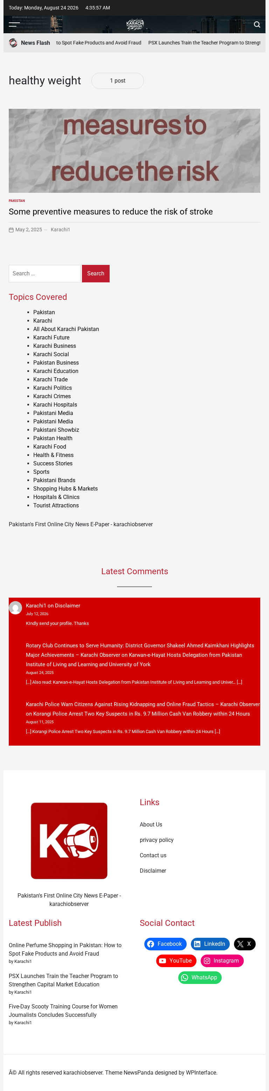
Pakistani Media (53, 413)
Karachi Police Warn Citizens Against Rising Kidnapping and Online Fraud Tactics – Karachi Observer (143, 704)
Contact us (153, 855)
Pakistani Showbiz (56, 430)
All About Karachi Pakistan (66, 329)
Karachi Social (51, 354)
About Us (151, 824)
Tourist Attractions (56, 505)
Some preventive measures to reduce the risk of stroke (111, 212)
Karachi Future (51, 337)
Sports (41, 472)
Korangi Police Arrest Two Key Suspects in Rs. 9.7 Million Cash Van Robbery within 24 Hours (141, 714)
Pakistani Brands (54, 480)
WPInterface (201, 1072)
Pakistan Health (53, 438)
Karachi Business (54, 346)
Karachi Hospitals (55, 404)
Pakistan (17, 201)
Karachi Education (55, 371)
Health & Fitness (53, 455)
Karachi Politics (52, 388)
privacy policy (157, 840)
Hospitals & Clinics (56, 497)
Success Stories (53, 463)
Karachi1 (60, 229)
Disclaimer (67, 606)
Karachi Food (49, 446)
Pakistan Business (56, 362)
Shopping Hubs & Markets (65, 488)
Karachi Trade (50, 379)
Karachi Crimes (52, 396)
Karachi (42, 320)
